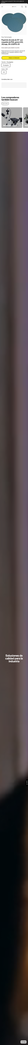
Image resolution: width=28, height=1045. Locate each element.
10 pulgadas (6, 65)
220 (4, 72)
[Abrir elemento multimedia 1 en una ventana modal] (24, 12)
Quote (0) (27, 783)
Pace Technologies (6, 37)
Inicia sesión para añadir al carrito (10, 47)
